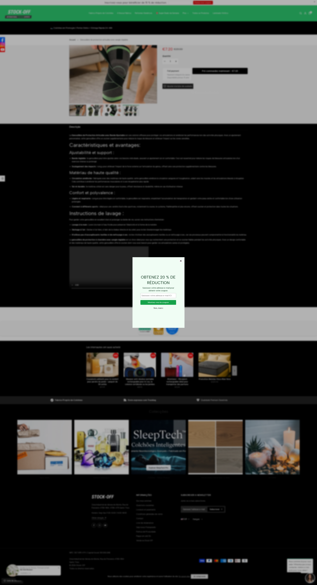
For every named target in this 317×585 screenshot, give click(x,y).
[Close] (181, 261)
